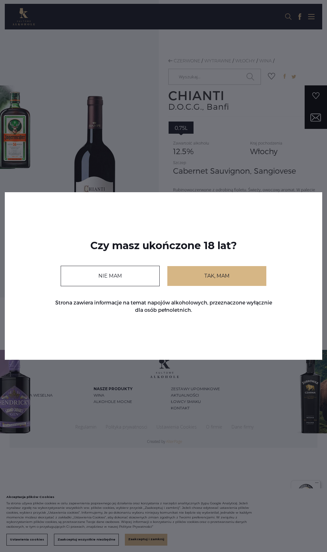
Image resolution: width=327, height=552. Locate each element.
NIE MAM (110, 276)
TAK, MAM (217, 276)
